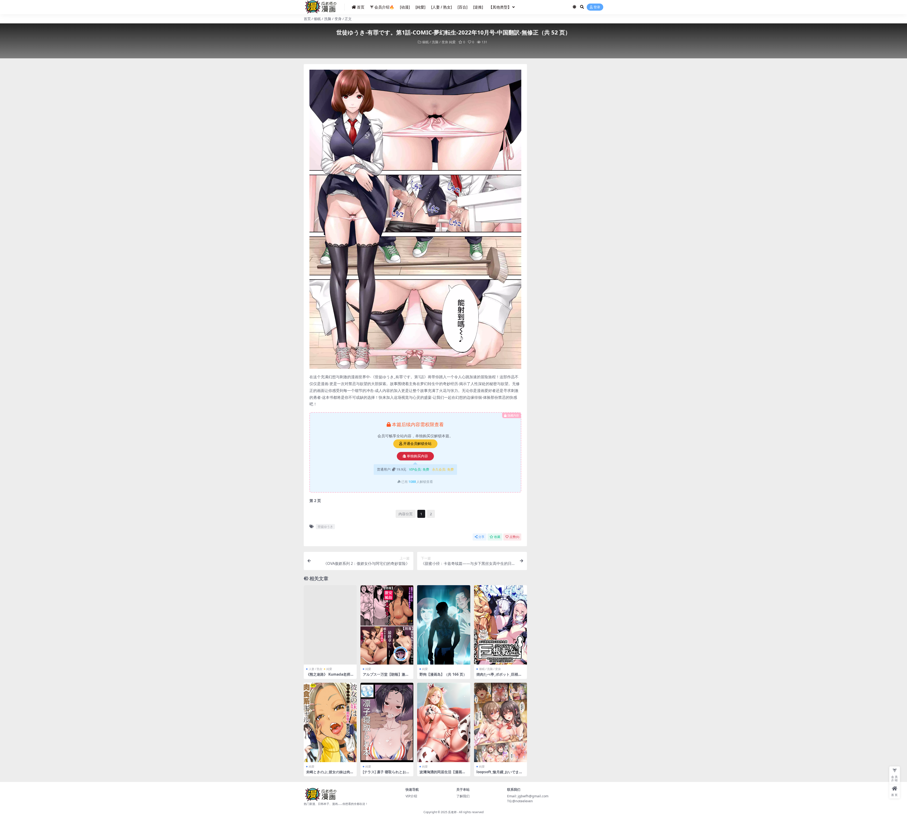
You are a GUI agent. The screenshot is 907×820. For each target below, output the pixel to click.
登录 (597, 7)
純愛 (452, 42)
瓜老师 (452, 812)
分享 (481, 537)
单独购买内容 (417, 456)
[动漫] (405, 7)
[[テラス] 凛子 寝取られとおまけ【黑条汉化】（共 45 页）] (386, 722)
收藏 (497, 537)
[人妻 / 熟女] (441, 7)
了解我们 (463, 796)
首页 (360, 7)
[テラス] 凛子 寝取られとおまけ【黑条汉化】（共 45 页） (386, 773)
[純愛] (420, 7)
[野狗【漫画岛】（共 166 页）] (443, 625)
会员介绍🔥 (384, 7)
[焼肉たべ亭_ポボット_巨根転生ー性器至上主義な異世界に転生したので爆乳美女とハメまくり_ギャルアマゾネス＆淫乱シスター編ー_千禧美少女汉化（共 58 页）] (500, 625)
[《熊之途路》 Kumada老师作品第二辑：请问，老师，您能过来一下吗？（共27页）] (330, 625)
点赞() (514, 537)
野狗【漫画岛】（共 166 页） (443, 674)
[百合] (462, 7)
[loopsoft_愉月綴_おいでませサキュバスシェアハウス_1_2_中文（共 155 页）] (500, 722)
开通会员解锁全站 (417, 444)
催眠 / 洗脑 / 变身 (328, 18)
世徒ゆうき (325, 526)
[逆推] (478, 7)
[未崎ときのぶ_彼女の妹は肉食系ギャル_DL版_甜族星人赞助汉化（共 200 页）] (330, 722)
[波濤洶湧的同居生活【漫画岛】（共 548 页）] (443, 722)
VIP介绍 (411, 796)
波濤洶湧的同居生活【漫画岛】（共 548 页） (440, 773)
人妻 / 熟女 (315, 669)
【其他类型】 (500, 7)
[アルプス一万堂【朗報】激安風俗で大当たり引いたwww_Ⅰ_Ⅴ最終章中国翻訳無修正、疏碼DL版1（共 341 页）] (386, 625)
